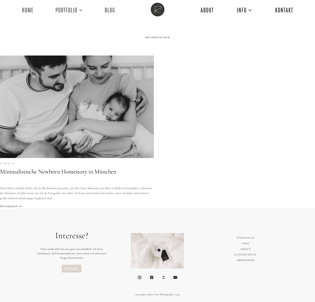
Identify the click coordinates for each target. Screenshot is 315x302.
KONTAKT (284, 9)
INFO (245, 243)
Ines (7, 180)
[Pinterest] (151, 277)
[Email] (175, 277)
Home (28, 9)
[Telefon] (163, 277)
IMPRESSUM (245, 260)
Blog (110, 9)
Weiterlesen (11, 206)
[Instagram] (139, 277)
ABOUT (207, 9)
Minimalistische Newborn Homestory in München (58, 171)
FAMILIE (7, 163)
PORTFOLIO (245, 237)
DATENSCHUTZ (245, 254)
